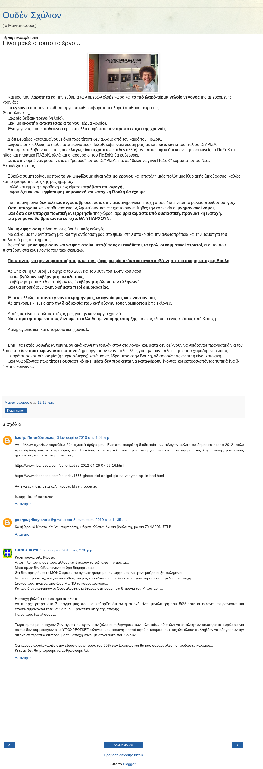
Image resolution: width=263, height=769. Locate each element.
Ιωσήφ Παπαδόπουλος (35, 437)
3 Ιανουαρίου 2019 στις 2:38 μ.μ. (66, 550)
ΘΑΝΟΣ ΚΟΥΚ (27, 550)
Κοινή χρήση (16, 410)
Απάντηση (23, 504)
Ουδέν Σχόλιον (32, 15)
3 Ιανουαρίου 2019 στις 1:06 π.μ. (83, 437)
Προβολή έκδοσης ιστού (123, 755)
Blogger (129, 764)
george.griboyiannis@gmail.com (43, 520)
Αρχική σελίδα (123, 745)
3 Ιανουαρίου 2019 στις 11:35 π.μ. (101, 520)
